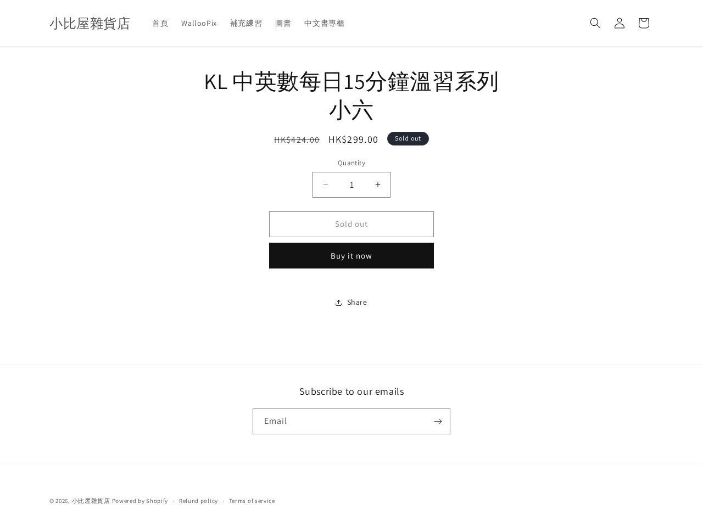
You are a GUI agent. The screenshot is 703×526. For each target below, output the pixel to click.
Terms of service (252, 501)
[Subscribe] (438, 421)
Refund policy (198, 501)
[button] (595, 23)
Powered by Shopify (140, 501)
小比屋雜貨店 (91, 501)
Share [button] (357, 302)
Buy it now (351, 255)
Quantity (351, 162)
